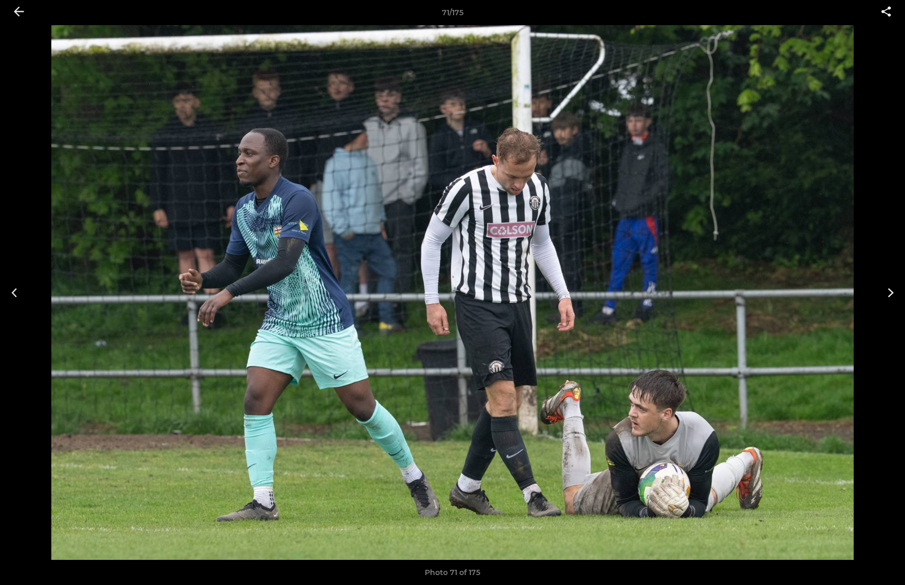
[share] (886, 12)
